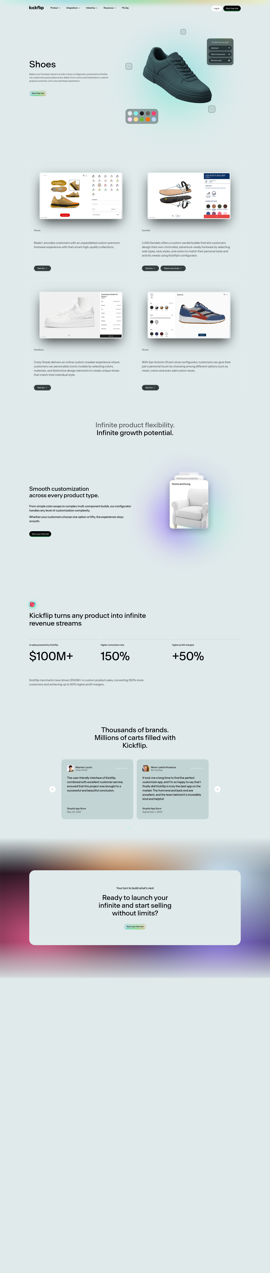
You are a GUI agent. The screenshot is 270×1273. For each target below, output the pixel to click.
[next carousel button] (217, 789)
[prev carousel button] (52, 789)
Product (54, 8)
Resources (108, 8)
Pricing (125, 8)
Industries (90, 8)
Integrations (72, 8)
